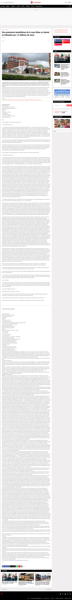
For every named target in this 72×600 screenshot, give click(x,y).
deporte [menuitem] (22, 6)
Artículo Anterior (4, 589)
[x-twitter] (67, 2)
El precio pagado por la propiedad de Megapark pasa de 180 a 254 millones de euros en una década (26, 583)
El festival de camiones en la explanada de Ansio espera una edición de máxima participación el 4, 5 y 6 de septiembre (42, 583)
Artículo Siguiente (48, 589)
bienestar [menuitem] (13, 6)
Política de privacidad (59, 598)
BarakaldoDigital (57, 111)
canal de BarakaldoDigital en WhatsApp (61, 29)
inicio (1, 2)
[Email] (21, 566)
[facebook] (58, 40)
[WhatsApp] (17, 566)
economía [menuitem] (27, 6)
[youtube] (69, 2)
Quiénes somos (46, 598)
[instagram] (66, 40)
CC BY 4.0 (60, 112)
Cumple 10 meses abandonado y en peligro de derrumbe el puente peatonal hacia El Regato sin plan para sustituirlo (65, 81)
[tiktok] (58, 45)
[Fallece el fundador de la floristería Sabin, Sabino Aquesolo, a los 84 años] (9, 577)
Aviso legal (52, 598)
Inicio (3, 29)
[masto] (58, 47)
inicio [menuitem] (4, 6)
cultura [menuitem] (18, 6)
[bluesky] (66, 45)
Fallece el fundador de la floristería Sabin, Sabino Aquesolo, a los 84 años (9, 582)
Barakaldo (6, 29)
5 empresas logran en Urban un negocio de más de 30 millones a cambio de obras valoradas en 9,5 (24, 99)
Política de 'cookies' (68, 598)
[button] (2, 6)
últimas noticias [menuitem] (39, 6)
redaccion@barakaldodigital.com (9, 2)
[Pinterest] (19, 566)
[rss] (70, 594)
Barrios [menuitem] (7, 6)
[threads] (66, 47)
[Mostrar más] (24, 566)
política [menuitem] (32, 6)
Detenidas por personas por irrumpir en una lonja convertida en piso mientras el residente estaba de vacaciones (65, 67)
